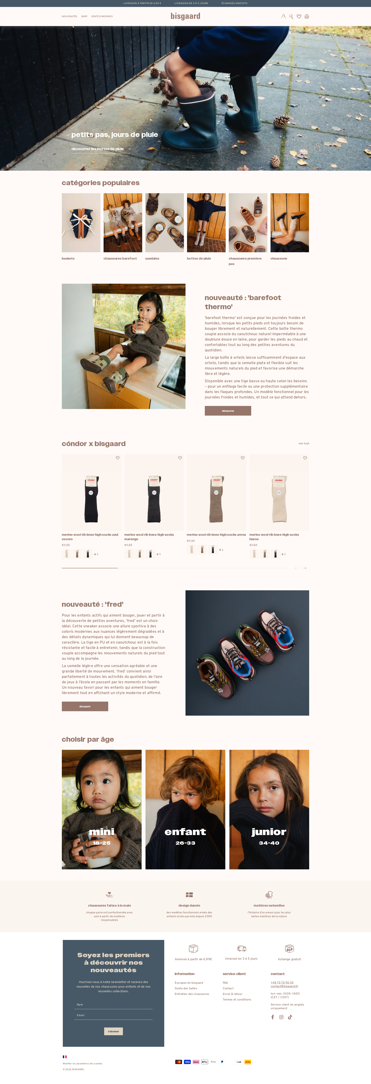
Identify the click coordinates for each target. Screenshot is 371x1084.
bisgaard (78, 1069)
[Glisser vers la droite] (305, 568)
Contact (228, 988)
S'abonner (113, 1031)
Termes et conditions (237, 1000)
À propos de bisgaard (189, 983)
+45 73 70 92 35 (282, 983)
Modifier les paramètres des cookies (83, 1063)
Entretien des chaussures (192, 994)
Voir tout (304, 443)
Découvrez (228, 411)
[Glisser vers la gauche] (296, 568)
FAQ (225, 983)
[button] (291, 16)
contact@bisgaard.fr (284, 986)
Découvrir (84, 706)
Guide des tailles (186, 988)
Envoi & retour (232, 994)
